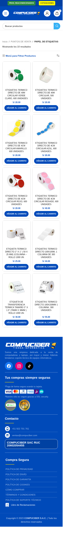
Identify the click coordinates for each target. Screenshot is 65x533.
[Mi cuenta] (47, 13)
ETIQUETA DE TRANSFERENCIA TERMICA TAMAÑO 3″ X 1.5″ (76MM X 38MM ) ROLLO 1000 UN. (16, 307)
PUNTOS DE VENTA (21, 41)
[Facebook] (9, 366)
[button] (16, 108)
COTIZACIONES (47, 3)
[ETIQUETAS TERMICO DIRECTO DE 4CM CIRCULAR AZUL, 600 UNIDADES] (46, 128)
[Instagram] (19, 366)
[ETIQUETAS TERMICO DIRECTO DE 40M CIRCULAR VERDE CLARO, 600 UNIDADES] (16, 75)
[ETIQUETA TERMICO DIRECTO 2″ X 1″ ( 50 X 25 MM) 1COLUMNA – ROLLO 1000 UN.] (16, 234)
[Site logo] (27, 13)
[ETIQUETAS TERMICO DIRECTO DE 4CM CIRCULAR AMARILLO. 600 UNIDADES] (16, 128)
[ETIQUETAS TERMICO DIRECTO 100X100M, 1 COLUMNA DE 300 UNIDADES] (46, 234)
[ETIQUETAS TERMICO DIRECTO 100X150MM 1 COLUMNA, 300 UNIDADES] (46, 287)
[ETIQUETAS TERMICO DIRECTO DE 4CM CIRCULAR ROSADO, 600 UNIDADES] (46, 181)
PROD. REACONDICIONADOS (21, 3)
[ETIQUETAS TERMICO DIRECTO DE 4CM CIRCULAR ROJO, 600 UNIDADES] (16, 181)
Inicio (5, 41)
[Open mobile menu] (6, 13)
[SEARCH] (57, 26)
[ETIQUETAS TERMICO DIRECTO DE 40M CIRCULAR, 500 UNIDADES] (46, 75)
